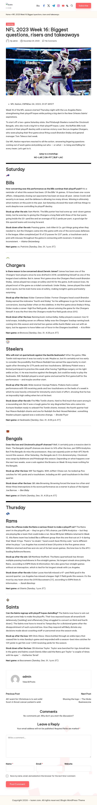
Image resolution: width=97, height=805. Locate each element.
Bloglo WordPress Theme (72, 800)
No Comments (51, 41)
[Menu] (37, 5)
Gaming (10, 24)
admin (27, 676)
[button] (83, 5)
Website (68, 764)
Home (8, 14)
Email (39, 764)
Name (9, 764)
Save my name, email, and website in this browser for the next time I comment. (43, 776)
